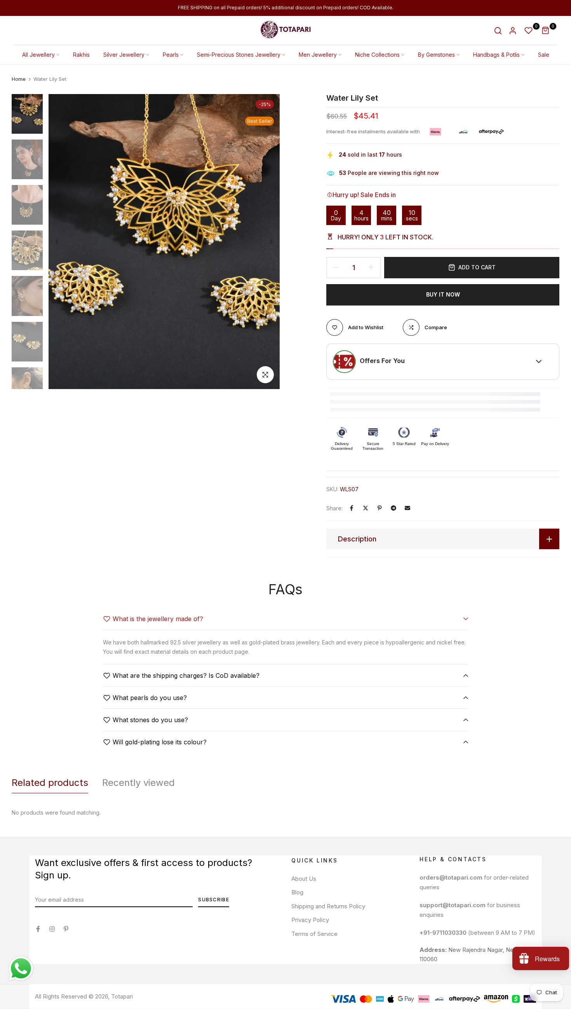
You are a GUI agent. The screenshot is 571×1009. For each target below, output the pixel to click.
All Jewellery (38, 54)
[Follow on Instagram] (52, 929)
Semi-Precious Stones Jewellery (238, 54)
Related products (50, 782)
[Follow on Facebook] (38, 929)
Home (19, 79)
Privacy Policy (310, 919)
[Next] (265, 241)
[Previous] (63, 241)
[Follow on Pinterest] (66, 929)
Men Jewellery (318, 54)
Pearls (171, 54)
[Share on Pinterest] (379, 508)
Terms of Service (314, 933)
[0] (528, 30)
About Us (303, 878)
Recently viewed (138, 782)
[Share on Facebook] (351, 508)
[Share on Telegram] (393, 508)
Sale (543, 54)
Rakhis (81, 54)
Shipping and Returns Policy (328, 906)
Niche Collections (377, 54)
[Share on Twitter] (365, 508)
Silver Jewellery (123, 54)
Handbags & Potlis (496, 54)
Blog (297, 892)
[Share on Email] (407, 508)
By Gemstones (436, 54)
